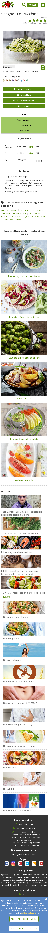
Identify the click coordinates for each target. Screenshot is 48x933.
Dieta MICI (8, 788)
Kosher (38, 213)
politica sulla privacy (29, 913)
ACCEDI (32, 4)
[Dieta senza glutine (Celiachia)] (24, 672)
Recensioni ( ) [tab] (24, 125)
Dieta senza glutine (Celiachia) (18, 681)
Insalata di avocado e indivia (24, 439)
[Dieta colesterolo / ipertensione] (24, 736)
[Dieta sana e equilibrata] (24, 607)
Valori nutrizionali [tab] (24, 120)
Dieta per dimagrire (13, 660)
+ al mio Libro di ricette (25, 89)
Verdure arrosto (24, 398)
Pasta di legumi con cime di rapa (24, 276)
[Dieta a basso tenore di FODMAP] (24, 693)
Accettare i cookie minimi (24, 919)
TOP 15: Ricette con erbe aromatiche (20, 533)
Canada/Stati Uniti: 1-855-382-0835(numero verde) (26, 838)
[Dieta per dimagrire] (24, 650)
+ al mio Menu (25, 95)
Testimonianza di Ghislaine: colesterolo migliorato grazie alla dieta (21, 513)
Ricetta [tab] (24, 114)
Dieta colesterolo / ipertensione (19, 745)
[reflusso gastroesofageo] (24, 715)
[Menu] (43, 5)
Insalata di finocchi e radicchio (24, 317)
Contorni (14, 210)
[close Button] (46, 899)
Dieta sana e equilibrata (15, 617)
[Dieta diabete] (24, 758)
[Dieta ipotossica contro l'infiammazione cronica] (24, 801)
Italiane (18, 219)
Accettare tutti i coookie (24, 928)
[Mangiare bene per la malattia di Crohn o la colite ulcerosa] (24, 779)
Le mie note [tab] (24, 130)
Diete (6, 596)
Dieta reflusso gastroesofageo (18, 724)
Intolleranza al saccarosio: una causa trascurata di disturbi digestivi (20, 572)
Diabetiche (24, 210)
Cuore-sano (8, 219)
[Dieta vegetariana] (24, 629)
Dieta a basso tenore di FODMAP (20, 703)
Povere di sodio (20, 213)
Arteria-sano (40, 216)
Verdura (4, 210)
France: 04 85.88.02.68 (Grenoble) (26, 842)
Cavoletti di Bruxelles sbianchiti (24, 357)
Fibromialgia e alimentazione (16, 552)
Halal (31, 213)
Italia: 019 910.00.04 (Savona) (26, 845)
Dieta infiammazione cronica (18, 810)
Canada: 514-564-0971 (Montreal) (26, 834)
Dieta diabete (10, 767)
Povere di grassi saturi (11, 216)
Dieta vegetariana (12, 638)
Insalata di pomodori (24, 480)
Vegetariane (27, 216)
